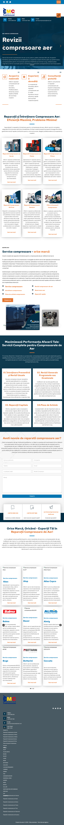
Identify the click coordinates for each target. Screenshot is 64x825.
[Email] (55, 708)
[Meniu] (58, 15)
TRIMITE (32, 496)
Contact (59, 2)
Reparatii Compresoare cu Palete (10, 736)
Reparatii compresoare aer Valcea (10, 801)
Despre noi (5, 730)
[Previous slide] (3, 46)
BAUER (4, 756)
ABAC (4, 747)
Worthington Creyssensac (10, 789)
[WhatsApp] (10, 2)
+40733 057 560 (26, 20)
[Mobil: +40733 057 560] (19, 19)
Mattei (4, 784)
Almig (4, 758)
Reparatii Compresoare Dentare (10, 739)
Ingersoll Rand (7, 778)
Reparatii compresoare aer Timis (10, 808)
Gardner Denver (7, 775)
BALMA (4, 754)
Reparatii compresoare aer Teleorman (11, 811)
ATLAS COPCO (6, 751)
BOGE (4, 760)
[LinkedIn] (7, 2)
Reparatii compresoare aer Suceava (11, 814)
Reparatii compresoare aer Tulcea (10, 805)
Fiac (4, 773)
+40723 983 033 (12, 20)
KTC (4, 793)
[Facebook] (4, 2)
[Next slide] (60, 46)
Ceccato (5, 765)
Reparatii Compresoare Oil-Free (10, 741)
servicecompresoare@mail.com (43, 20)
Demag (5, 771)
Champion (5, 795)
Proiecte (5, 745)
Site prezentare (33, 822)
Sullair (5, 786)
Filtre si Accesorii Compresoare (9, 743)
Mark (4, 782)
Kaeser (5, 780)
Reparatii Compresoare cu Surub (10, 732)
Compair (5, 769)
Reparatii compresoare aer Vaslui (10, 798)
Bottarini (5, 762)
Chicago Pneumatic (8, 767)
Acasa (4, 728)
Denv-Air (5, 791)
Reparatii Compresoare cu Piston (10, 734)
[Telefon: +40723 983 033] (5, 19)
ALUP (4, 749)
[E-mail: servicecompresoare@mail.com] (32, 19)
